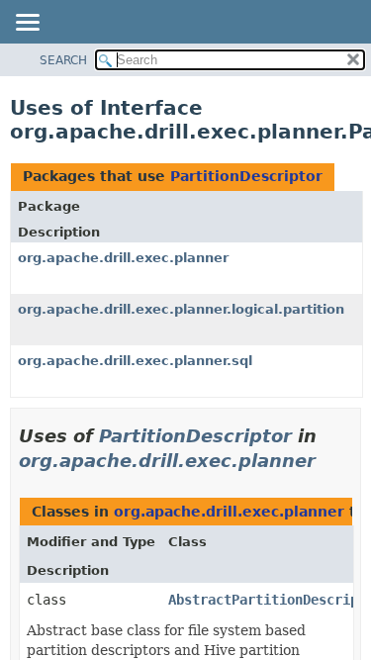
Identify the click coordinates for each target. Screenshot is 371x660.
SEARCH (63, 60)
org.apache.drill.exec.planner (123, 257)
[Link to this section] (329, 460)
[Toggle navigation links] (27, 24)
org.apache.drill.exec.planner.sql (135, 360)
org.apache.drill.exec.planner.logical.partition (181, 309)
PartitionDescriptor (246, 176)
